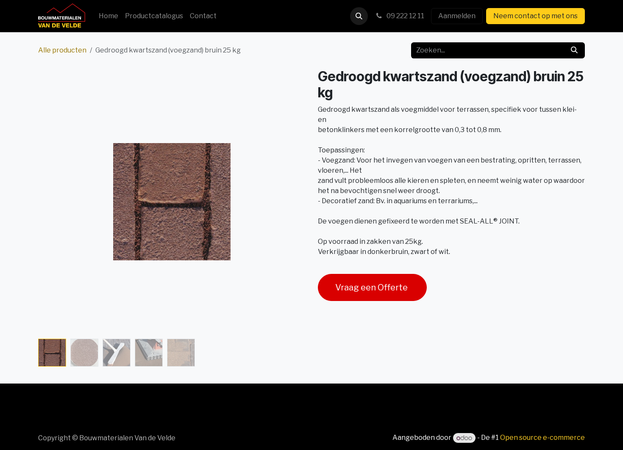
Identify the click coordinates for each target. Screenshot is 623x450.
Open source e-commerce (542, 438)
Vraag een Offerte (372, 287)
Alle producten (62, 50)
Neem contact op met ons (535, 16)
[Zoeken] (574, 50)
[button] (359, 16)
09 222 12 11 (404, 16)
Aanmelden (457, 16)
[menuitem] (108, 16)
